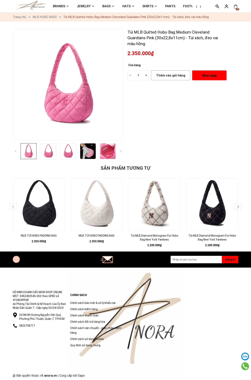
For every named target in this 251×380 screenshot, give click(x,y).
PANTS (170, 6)
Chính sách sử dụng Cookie (87, 339)
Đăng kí (230, 259)
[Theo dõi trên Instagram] (16, 259)
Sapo (81, 375)
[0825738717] (245, 366)
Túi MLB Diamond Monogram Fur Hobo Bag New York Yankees (154, 237)
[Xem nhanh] (39, 200)
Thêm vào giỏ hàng (170, 75)
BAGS (106, 6)
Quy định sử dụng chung (85, 345)
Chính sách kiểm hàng (84, 309)
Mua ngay (209, 75)
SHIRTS (147, 6)
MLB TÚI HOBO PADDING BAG (39, 235)
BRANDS (59, 6)
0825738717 (27, 325)
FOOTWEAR (191, 6)
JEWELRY (84, 6)
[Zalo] (245, 356)
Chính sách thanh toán (84, 315)
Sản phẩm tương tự (125, 168)
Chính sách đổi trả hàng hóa (87, 321)
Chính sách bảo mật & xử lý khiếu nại (92, 302)
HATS (126, 6)
